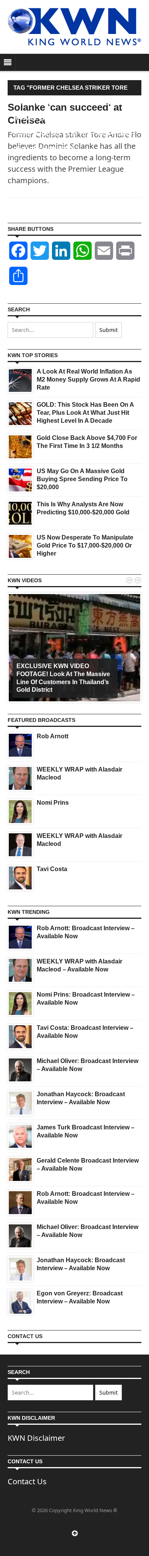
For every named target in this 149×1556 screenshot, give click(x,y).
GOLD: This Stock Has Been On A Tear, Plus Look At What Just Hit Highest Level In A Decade (85, 412)
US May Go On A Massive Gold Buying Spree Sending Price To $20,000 (82, 479)
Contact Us (27, 1481)
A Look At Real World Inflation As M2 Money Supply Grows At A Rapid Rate (88, 379)
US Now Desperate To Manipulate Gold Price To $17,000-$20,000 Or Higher (85, 545)
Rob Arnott (52, 736)
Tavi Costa (52, 869)
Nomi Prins (53, 802)
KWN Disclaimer (36, 1438)
